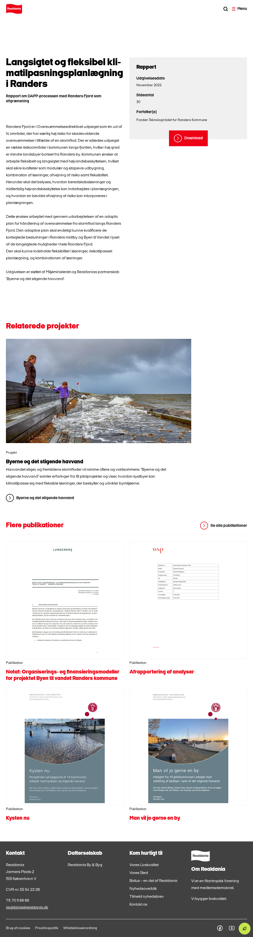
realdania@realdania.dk (27, 908)
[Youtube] (231, 928)
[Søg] (225, 8)
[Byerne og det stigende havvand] (98, 391)
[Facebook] (219, 928)
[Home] (14, 9)
